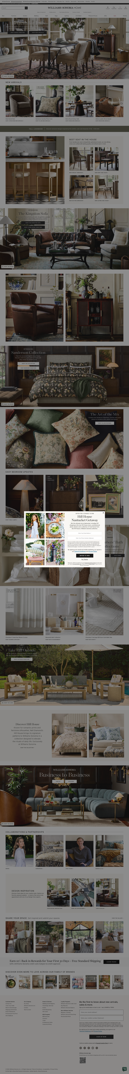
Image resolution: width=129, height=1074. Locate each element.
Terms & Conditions (80, 551)
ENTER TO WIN (85, 555)
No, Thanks (85, 559)
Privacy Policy (93, 551)
